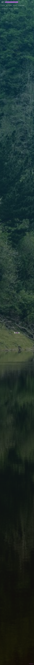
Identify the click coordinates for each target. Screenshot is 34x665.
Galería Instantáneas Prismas (11, 2)
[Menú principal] (32, 2)
